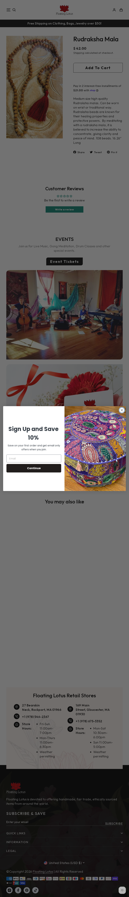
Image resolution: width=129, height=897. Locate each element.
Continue (34, 468)
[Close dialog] (122, 410)
